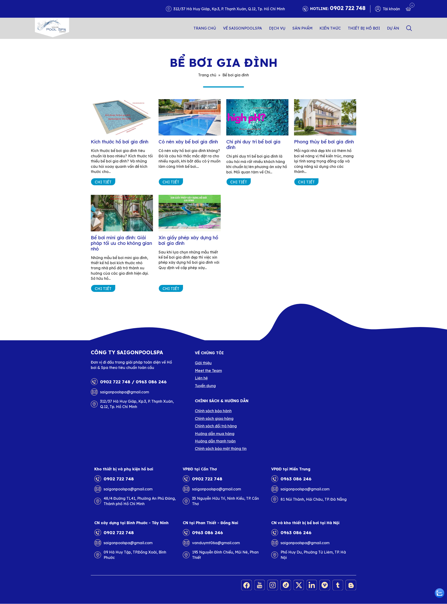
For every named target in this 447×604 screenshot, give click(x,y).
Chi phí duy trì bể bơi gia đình (253, 144)
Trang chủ (204, 28)
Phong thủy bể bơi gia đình (324, 142)
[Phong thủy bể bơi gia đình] (325, 117)
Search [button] (409, 28)
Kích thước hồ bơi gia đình (119, 142)
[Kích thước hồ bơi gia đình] (122, 117)
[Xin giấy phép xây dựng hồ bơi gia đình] (190, 213)
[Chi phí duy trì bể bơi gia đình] (257, 117)
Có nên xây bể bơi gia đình (188, 142)
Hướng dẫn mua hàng (214, 433)
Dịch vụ (277, 28)
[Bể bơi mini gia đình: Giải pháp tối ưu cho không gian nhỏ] (122, 213)
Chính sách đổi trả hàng (216, 426)
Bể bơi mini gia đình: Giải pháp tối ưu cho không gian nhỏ (121, 243)
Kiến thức (330, 28)
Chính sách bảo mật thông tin (221, 448)
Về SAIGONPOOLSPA (242, 28)
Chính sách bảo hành (213, 410)
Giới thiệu (203, 363)
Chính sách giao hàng (214, 418)
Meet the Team (208, 370)
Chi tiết (103, 182)
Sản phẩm (302, 28)
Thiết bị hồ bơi (364, 28)
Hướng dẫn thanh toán (215, 441)
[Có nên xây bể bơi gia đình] (190, 117)
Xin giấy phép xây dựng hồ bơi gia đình (188, 240)
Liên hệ (201, 378)
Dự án (393, 28)
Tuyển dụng (205, 385)
